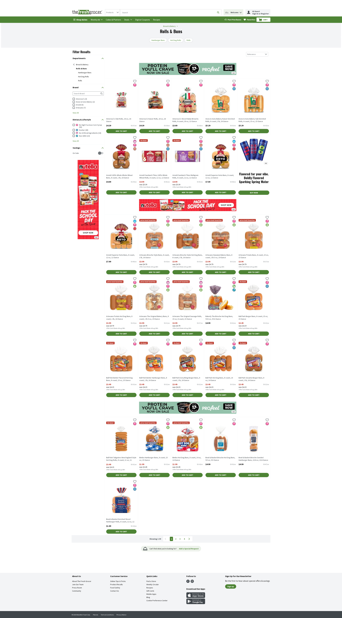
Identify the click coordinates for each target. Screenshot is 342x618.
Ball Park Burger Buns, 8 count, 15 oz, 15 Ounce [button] (253, 317)
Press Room (77, 587)
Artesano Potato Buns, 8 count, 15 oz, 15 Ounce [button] (254, 256)
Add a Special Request (189, 548)
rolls (80, 80)
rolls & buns (81, 68)
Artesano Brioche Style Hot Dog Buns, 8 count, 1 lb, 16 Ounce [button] (187, 256)
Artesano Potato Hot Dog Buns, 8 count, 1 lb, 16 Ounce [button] (119, 317)
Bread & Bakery (169, 26)
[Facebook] (188, 582)
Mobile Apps (151, 594)
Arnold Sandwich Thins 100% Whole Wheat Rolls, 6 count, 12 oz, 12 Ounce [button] (154, 176)
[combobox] (112, 12)
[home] (88, 12)
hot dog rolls (83, 76)
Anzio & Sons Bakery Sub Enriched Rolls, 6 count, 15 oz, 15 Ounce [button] (252, 120)
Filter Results (81, 51)
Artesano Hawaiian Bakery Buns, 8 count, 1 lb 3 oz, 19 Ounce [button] (218, 256)
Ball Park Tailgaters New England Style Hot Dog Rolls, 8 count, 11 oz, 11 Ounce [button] (121, 459)
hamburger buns (84, 72)
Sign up (230, 586)
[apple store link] (195, 597)
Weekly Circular (152, 584)
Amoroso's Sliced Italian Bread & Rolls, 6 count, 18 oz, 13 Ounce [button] (185, 120)
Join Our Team (77, 584)
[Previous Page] (166, 539)
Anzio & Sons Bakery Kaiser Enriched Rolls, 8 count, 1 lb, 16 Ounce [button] (220, 120)
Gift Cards (150, 591)
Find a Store (151, 581)
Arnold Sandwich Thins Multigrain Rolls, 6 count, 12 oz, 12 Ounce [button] (185, 176)
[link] (232, 19)
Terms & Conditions (107, 615)
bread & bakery (82, 64)
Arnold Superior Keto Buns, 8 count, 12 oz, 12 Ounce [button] (219, 176)
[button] (241, 11)
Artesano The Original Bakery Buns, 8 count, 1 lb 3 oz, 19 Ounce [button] (154, 317)
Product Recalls (116, 584)
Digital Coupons (142, 19)
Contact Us (114, 591)
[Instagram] (192, 582)
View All (76, 113)
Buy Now (254, 192)
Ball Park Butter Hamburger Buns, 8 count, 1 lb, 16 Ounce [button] (153, 379)
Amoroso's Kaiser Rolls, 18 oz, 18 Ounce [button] (152, 120)
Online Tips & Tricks (118, 581)
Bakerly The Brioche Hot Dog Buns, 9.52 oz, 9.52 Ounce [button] (219, 317)
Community (76, 591)
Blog (148, 597)
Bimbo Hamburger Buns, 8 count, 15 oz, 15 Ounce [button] (153, 458)
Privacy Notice (121, 615)
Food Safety (115, 587)
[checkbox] (74, 153)
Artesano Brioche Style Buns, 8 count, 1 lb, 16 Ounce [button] (154, 256)
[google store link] (195, 603)
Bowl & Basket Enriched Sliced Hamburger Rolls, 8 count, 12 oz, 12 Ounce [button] (120, 520)
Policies (95, 615)
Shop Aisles (81, 19)
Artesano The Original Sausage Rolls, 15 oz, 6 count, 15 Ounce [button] (187, 317)
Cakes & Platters (113, 19)
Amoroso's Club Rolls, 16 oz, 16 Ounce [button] (118, 120)
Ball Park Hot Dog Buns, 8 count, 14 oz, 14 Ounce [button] (219, 379)
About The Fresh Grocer (81, 581)
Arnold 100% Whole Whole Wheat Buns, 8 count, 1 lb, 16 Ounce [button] (119, 176)
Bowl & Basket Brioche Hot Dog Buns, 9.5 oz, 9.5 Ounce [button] (220, 458)
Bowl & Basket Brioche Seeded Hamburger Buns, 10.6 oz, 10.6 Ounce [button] (253, 458)
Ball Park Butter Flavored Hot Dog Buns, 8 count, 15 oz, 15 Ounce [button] (119, 379)
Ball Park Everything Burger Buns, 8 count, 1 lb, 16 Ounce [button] (186, 379)
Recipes (156, 19)
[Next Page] (189, 539)
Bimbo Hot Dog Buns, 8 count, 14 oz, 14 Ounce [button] (186, 458)
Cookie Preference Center (157, 600)
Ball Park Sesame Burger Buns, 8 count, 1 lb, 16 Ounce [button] (251, 379)
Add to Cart (121, 131)
